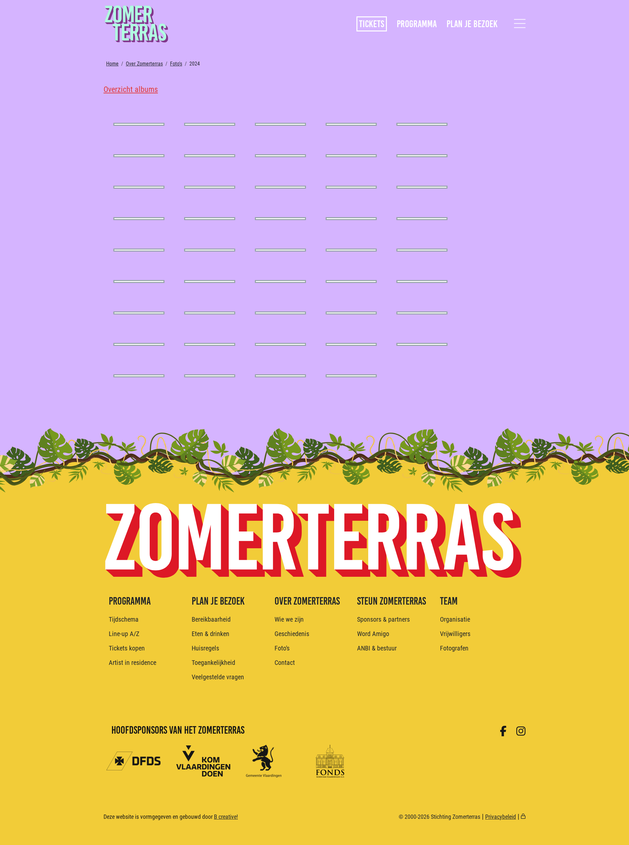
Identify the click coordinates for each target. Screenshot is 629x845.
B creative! (226, 816)
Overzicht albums (131, 89)
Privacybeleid (500, 816)
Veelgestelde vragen (218, 676)
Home (112, 63)
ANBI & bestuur (377, 648)
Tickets (371, 24)
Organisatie (455, 619)
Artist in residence (132, 662)
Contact (285, 662)
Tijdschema (124, 619)
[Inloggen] (523, 816)
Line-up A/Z (124, 633)
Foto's (176, 63)
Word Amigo (373, 633)
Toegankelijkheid (213, 662)
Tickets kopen (127, 648)
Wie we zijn (289, 619)
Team (449, 601)
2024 (194, 63)
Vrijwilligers (455, 633)
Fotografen (454, 648)
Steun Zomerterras (391, 601)
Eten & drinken (210, 633)
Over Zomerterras (144, 63)
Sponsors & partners (383, 619)
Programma (417, 24)
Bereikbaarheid (211, 619)
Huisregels (205, 648)
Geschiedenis (292, 633)
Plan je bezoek (472, 24)
